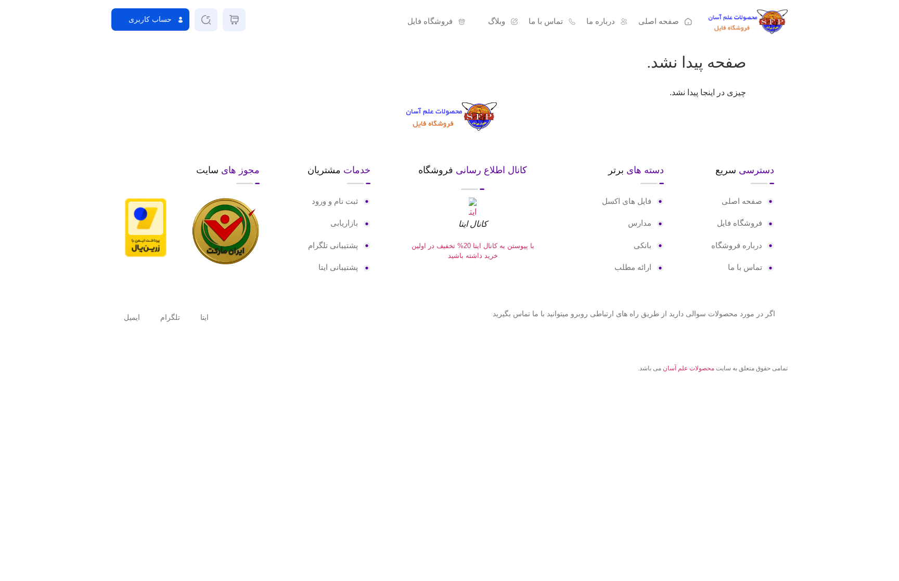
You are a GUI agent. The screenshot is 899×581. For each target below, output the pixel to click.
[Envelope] (117, 370)
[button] (497, 21)
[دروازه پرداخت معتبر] (145, 254)
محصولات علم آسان (688, 368)
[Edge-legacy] (152, 370)
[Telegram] (134, 370)
